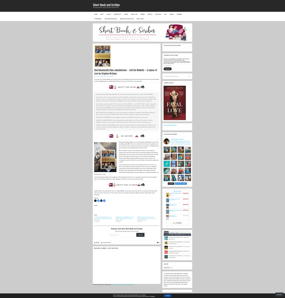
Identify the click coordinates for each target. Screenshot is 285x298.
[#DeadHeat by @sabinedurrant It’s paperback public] (181, 157)
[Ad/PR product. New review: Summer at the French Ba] (188, 178)
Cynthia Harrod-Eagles (173, 216)
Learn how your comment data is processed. (122, 284)
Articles (172, 14)
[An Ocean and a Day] (167, 202)
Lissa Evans (172, 195)
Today (172, 234)
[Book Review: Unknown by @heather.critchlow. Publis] (167, 178)
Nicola (111, 76)
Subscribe (140, 235)
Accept (167, 295)
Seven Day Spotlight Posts (127, 18)
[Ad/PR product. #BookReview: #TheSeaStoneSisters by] (188, 171)
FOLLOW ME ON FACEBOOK (170, 125)
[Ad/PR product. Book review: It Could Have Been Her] (181, 164)
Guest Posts (158, 14)
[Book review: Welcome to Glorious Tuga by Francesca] (174, 150)
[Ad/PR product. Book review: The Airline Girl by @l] (167, 150)
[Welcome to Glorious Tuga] (167, 213)
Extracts (150, 14)
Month (179, 234)
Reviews (143, 14)
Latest (176, 232)
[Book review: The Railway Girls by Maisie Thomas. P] (181, 150)
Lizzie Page (172, 205)
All (183, 234)
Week (176, 234)
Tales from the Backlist (111, 18)
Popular (166, 232)
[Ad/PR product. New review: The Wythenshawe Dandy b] (174, 157)
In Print (126, 14)
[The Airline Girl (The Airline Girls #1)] (167, 208)
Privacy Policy (140, 18)
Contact (109, 14)
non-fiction (105, 242)
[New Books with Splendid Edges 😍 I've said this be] (188, 164)
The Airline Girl (173, 204)
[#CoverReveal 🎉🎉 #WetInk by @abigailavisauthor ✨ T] (167, 164)
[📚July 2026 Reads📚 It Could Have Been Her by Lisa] (167, 157)
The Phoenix (172, 215)
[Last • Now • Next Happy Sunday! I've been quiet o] (174, 178)
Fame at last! (134, 14)
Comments (171, 232)
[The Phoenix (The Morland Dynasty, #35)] (167, 219)
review (109, 242)
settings (153, 296)
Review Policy (117, 14)
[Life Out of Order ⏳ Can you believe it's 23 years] (167, 171)
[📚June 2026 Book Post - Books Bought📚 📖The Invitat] (174, 171)
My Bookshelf (177, 191)
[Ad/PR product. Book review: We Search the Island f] (188, 157)
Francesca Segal (172, 211)
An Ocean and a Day (175, 199)
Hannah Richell (172, 199)
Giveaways (179, 14)
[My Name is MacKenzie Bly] (167, 197)
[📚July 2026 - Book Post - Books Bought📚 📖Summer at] (188, 150)
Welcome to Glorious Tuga (176, 210)
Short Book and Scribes (106, 5)
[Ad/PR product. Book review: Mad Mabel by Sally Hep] (174, 164)
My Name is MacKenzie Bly (175, 194)
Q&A (165, 14)
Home (95, 14)
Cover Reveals (98, 18)
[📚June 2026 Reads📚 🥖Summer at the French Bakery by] (181, 171)
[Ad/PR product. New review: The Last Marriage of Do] (181, 178)
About (101, 14)
